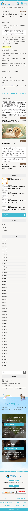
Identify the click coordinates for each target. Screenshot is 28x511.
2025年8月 (4, 275)
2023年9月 (4, 344)
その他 (3, 224)
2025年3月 (4, 290)
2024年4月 (4, 323)
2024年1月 (4, 332)
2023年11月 (4, 338)
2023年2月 (4, 365)
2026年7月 (4, 243)
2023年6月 (4, 353)
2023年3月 (4, 362)
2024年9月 (4, 308)
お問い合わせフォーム (13, 448)
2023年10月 (5, 341)
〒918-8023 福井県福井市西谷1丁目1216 (14, 482)
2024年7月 (4, 314)
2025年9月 (4, 273)
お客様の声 (4, 230)
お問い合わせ (7, 505)
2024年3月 (4, 326)
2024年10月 (5, 305)
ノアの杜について (21, 498)
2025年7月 (4, 278)
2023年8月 (4, 347)
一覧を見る (5, 215)
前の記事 (6, 93)
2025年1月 (4, 296)
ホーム (7, 498)
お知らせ (4, 227)
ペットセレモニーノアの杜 (8, 86)
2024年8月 (4, 311)
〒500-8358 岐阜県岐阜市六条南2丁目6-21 (14, 488)
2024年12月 (5, 299)
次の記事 (22, 93)
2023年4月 (4, 359)
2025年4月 (4, 287)
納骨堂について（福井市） (7, 502)
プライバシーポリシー (21, 505)
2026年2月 (4, 258)
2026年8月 (4, 240)
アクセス (7, 388)
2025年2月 (4, 293)
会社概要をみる (20, 388)
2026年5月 (4, 249)
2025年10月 (5, 270)
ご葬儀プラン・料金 (21, 502)
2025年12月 (5, 264)
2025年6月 (4, 281)
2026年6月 (4, 246)
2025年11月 (4, 267)
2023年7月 (4, 350)
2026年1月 (4, 261)
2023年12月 (5, 335)
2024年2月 (4, 329)
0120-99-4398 (11, 424)
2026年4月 (4, 252)
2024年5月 (4, 320)
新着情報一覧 (14, 93)
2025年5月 (4, 284)
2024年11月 (4, 302)
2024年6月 (4, 317)
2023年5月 (4, 356)
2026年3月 (4, 255)
